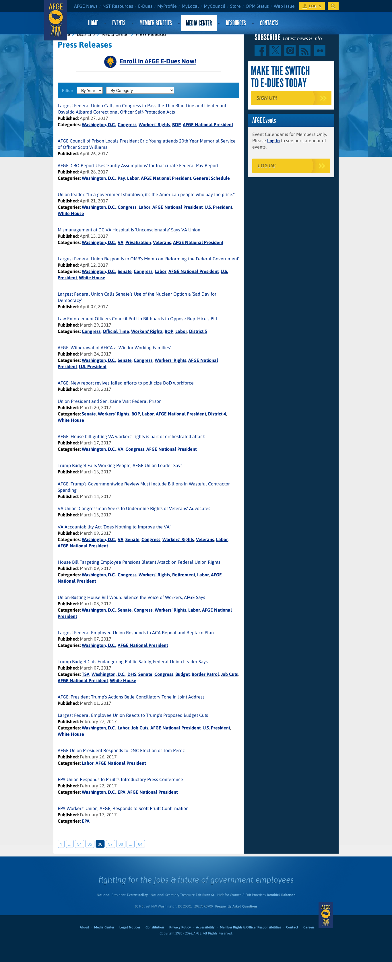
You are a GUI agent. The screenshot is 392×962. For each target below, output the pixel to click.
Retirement (183, 574)
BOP (176, 124)
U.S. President (218, 207)
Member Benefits (155, 23)
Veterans (162, 242)
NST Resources (117, 6)
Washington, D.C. (99, 124)
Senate (125, 271)
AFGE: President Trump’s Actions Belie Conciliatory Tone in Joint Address (131, 696)
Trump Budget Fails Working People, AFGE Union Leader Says (120, 465)
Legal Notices (129, 927)
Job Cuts (229, 674)
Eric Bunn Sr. (205, 895)
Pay (121, 178)
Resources (236, 23)
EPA (121, 792)
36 (100, 844)
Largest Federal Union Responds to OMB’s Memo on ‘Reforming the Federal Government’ (148, 258)
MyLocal (190, 6)
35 (90, 844)
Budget (182, 674)
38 (121, 844)
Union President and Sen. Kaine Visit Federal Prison (110, 401)
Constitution (154, 927)
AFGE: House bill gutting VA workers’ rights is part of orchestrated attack (131, 436)
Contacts (269, 23)
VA (120, 242)
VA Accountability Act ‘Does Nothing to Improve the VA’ (114, 526)
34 (79, 844)
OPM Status (257, 6)
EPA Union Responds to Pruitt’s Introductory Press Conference (120, 779)
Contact (292, 927)
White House (71, 213)
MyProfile (167, 6)
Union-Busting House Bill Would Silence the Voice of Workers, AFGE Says (131, 597)
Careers (309, 927)
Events (118, 23)
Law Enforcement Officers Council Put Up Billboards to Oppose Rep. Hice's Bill (137, 318)
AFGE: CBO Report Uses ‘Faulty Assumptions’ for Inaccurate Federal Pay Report (138, 165)
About (84, 927)
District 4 (217, 413)
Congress (127, 124)
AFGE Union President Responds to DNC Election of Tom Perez (121, 750)
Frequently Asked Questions (236, 906)
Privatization (138, 242)
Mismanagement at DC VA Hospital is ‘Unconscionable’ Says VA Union (129, 229)
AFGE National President (208, 124)
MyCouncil (214, 6)
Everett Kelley (137, 895)
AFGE (325, 915)
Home (93, 23)
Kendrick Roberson (281, 895)
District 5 (198, 331)
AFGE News (86, 6)
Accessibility (205, 927)
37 (110, 844)
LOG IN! (266, 166)
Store (235, 6)
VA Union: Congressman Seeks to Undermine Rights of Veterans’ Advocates (134, 508)
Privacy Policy (180, 927)
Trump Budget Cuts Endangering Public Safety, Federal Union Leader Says (133, 661)
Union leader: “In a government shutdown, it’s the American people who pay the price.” (146, 194)
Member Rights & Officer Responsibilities (250, 927)
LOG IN (315, 6)
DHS (131, 674)
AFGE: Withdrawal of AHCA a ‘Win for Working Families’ (114, 347)
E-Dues (145, 6)
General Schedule (211, 178)
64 (140, 844)
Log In (273, 140)
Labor (133, 178)
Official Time (116, 331)
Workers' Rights (154, 124)
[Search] (333, 6)
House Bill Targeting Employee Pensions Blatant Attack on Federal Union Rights (139, 562)
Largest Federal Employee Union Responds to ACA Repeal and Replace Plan (136, 632)
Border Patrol (205, 674)
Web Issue (284, 6)
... (69, 844)
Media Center (199, 23)
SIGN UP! (267, 98)
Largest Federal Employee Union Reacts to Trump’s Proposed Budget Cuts (133, 715)
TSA (86, 674)
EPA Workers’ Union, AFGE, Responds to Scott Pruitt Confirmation (123, 808)
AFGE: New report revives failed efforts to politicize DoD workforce (126, 382)
